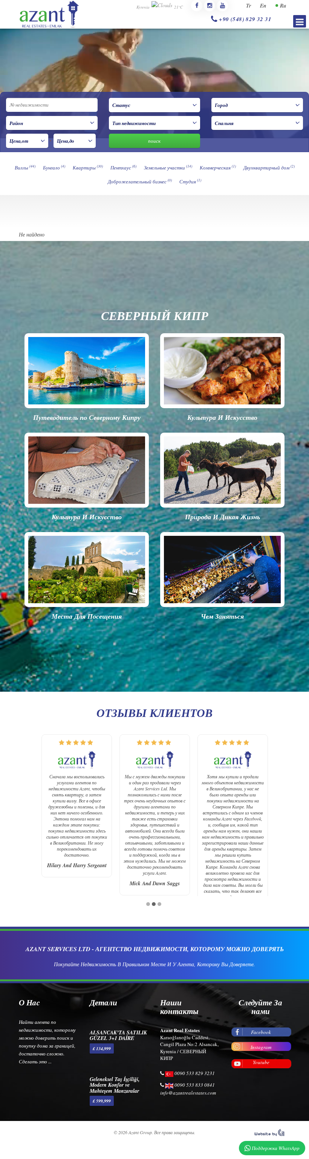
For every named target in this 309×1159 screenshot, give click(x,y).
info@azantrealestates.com (188, 1092)
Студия (190, 181)
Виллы (25, 167)
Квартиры (88, 167)
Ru (283, 5)
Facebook (261, 1031)
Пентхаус (123, 167)
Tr (248, 5)
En (263, 5)
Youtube (261, 1061)
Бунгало (54, 167)
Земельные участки (168, 167)
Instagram (261, 1046)
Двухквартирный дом (269, 167)
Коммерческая (218, 167)
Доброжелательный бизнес (140, 181)
